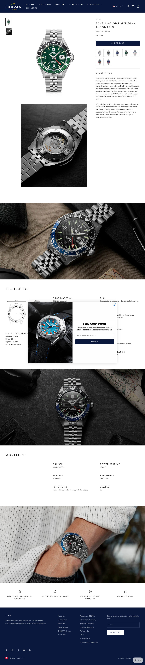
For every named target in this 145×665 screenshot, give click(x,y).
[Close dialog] (114, 304)
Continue (94, 341)
